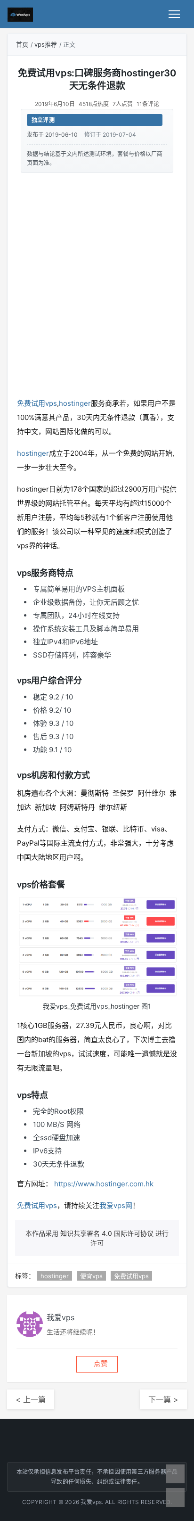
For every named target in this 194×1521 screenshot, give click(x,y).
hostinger (75, 403)
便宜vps (91, 1276)
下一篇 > (163, 1399)
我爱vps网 (115, 1205)
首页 (22, 44)
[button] (97, 1364)
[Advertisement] (97, 283)
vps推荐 (45, 44)
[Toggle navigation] (174, 14)
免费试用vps (37, 403)
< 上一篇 (31, 1399)
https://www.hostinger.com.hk (104, 1183)
